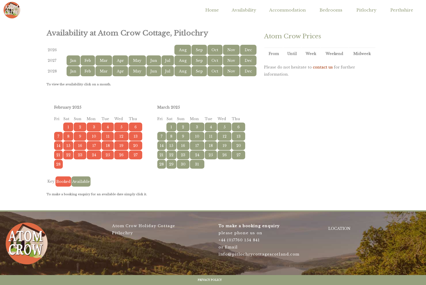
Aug (183, 50)
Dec (248, 50)
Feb (88, 60)
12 (225, 136)
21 (162, 155)
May (137, 60)
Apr (120, 60)
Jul (167, 60)
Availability (244, 10)
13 (239, 136)
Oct (214, 50)
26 (224, 155)
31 (197, 164)
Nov (231, 50)
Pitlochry (366, 10)
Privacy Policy (210, 279)
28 (161, 164)
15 (171, 145)
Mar (104, 60)
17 (197, 145)
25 (211, 155)
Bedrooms (331, 10)
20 (238, 145)
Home (212, 10)
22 (171, 155)
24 (197, 155)
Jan (73, 60)
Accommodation (287, 10)
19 (225, 145)
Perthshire (401, 10)
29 (171, 164)
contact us (323, 67)
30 (183, 164)
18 (211, 145)
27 (239, 155)
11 (211, 136)
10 (197, 136)
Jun (153, 60)
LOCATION (339, 228)
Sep (199, 50)
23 (183, 155)
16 (183, 145)
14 (162, 145)
